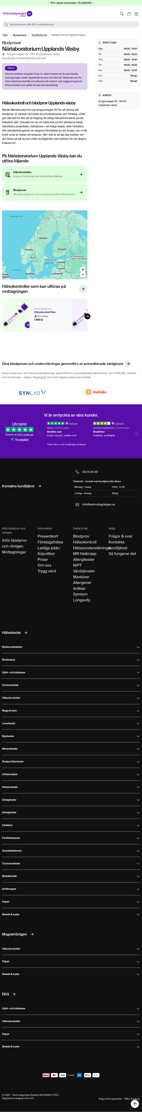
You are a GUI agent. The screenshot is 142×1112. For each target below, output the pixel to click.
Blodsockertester (12, 647)
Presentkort (48, 536)
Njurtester (8, 736)
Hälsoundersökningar (88, 548)
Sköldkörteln (9, 876)
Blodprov (81, 536)
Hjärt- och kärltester (13, 672)
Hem (5, 35)
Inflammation (10, 774)
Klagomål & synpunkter (110, 1099)
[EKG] (14, 994)
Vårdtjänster (84, 571)
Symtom (80, 594)
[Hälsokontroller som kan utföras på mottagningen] (83, 289)
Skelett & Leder (10, 914)
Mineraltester (9, 749)
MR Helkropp (84, 553)
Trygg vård (47, 571)
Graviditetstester (12, 851)
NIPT (77, 565)
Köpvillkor (46, 553)
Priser (43, 559)
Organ (5, 902)
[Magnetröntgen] (32, 934)
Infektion (7, 825)
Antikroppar (9, 889)
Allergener (82, 582)
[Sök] (121, 13)
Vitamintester (10, 787)
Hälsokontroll (84, 542)
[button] (70, 24)
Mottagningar (19, 35)
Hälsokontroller (11, 698)
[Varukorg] (129, 13)
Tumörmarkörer (11, 863)
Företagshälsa (50, 542)
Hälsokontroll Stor (45, 312)
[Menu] (136, 13)
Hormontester (10, 685)
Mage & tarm (9, 711)
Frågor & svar (120, 536)
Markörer (81, 577)
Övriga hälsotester (13, 761)
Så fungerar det (122, 553)
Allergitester (84, 559)
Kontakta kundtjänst (118, 545)
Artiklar (79, 588)
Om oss (44, 565)
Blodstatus (8, 660)
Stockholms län (39, 35)
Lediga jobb (48, 548)
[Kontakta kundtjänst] (39, 486)
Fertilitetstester (11, 838)
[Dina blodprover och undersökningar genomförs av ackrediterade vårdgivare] (128, 363)
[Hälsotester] (25, 632)
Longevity (81, 600)
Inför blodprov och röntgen (14, 543)
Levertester (8, 723)
